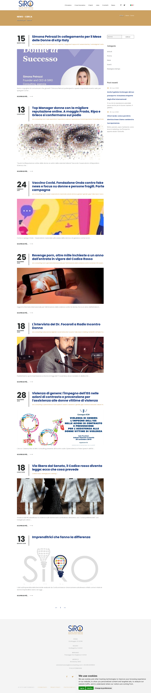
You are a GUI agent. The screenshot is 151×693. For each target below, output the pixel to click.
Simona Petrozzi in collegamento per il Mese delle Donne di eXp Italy (66, 38)
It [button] (133, 5)
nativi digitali (104, 44)
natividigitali (95, 44)
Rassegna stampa (113, 69)
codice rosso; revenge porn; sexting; (44, 474)
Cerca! (127, 37)
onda (48, 194)
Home (121, 15)
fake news (95, 194)
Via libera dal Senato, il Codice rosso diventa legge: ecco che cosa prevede (67, 468)
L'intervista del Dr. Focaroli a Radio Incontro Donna (66, 326)
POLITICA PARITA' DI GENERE (72, 687)
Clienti (90, 5)
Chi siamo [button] (68, 5)
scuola (71, 332)
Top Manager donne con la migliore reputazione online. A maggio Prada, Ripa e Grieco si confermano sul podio (66, 111)
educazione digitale (49, 332)
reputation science (64, 119)
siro (44, 44)
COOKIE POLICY (42, 687)
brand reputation (86, 119)
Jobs (97, 5)
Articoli (109, 52)
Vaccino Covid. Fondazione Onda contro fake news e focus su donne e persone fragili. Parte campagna (68, 186)
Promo (109, 56)
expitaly (61, 44)
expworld (75, 44)
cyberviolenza (48, 405)
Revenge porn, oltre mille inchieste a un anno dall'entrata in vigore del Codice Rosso (68, 257)
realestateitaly (85, 44)
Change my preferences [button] (103, 688)
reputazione (75, 119)
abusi (99, 405)
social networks (62, 332)
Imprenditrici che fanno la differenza (61, 537)
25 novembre (100, 263)
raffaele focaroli (101, 332)
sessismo (71, 405)
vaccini (102, 194)
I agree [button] (82, 688)
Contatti (105, 5)
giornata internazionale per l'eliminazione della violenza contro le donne (70, 263)
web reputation (51, 119)
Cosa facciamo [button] (80, 5)
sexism (65, 405)
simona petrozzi (51, 44)
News (113, 5)
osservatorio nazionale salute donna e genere (66, 194)
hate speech (58, 405)
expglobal (68, 44)
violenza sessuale (90, 405)
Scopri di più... (22, 96)
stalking (85, 332)
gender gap (87, 194)
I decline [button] (90, 688)
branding (96, 119)
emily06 (91, 332)
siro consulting (37, 44)
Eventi (109, 65)
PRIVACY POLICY (55, 687)
